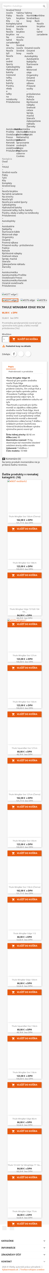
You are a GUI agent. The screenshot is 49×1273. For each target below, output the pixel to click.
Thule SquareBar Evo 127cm (24, 748)
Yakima (20, 12)
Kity (8, 20)
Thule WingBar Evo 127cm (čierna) (24, 794)
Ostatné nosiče (31, 52)
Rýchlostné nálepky (32, 103)
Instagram (12, 1228)
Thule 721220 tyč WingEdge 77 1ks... (24, 1165)
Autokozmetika (10, 272)
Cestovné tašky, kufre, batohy (11, 79)
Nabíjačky (31, 61)
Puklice (30, 96)
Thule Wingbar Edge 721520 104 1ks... (24, 610)
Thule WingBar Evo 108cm (24, 562)
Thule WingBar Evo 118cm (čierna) (24, 887)
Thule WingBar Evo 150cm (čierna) (24, 516)
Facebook (4, 1228)
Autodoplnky (8, 220)
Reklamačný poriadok (22, 138)
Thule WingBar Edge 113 (24, 933)
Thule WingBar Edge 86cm (24, 1118)
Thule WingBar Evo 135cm (24, 840)
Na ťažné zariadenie (11, 40)
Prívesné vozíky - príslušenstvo (17, 245)
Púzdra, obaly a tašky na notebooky (20, 212)
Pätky (9, 15)
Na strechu (10, 46)
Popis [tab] (11, 366)
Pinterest (28, 354)
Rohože (30, 99)
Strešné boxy (10, 28)
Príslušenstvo (13, 101)
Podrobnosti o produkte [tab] (21, 371)
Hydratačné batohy (12, 71)
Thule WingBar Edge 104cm (24, 979)
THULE (5, 166)
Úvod (4, 161)
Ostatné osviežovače (12, 147)
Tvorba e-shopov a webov (32, 1269)
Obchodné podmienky (22, 133)
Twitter (21, 354)
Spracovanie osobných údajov (22, 145)
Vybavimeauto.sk (10, 1269)
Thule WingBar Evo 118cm (24, 1072)
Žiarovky (31, 126)
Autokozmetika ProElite (14, 130)
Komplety (11, 23)
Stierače (31, 118)
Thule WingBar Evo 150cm (24, 701)
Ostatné (31, 77)
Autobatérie (33, 58)
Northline (31, 15)
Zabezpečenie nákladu (34, 122)
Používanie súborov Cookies (21, 153)
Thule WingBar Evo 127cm (24, 655)
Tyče (8, 18)
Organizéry (32, 75)
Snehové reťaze (31, 109)
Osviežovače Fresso (12, 136)
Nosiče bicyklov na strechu (20, 33)
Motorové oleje (32, 71)
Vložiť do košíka (25, 339)
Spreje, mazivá (30, 114)
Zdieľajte (14, 354)
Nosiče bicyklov (10, 33)
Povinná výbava (31, 82)
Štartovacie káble (32, 65)
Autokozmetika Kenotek (14, 141)
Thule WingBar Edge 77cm (24, 1211)
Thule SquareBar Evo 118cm (24, 1026)
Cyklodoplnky (13, 66)
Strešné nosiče (10, 11)
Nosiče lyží (9, 52)
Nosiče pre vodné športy (9, 60)
